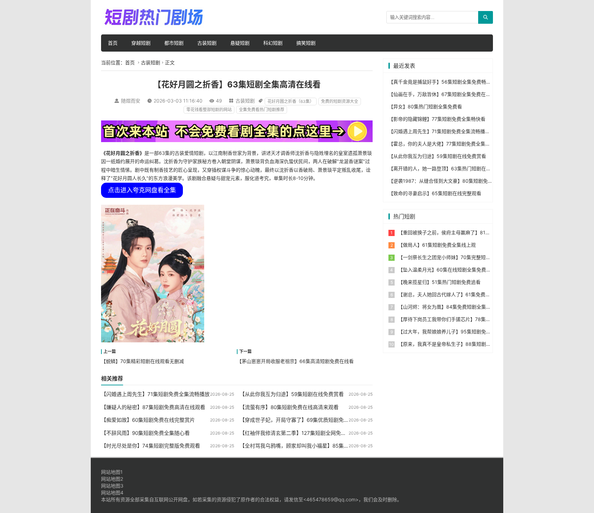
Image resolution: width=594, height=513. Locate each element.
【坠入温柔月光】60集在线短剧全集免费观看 (447, 269)
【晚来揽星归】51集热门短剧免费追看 (439, 282)
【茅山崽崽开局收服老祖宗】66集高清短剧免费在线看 (295, 361)
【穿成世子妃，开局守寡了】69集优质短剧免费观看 (299, 420)
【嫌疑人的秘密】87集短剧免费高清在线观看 (153, 407)
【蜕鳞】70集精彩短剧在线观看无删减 (142, 361)
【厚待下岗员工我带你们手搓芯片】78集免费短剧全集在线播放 (466, 319)
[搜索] (485, 17)
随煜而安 (130, 101)
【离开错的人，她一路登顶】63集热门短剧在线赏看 (444, 168)
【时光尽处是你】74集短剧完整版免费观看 (150, 445)
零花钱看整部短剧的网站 (209, 109)
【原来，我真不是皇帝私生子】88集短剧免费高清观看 (456, 344)
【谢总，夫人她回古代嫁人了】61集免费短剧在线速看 (456, 294)
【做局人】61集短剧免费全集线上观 (437, 245)
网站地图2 (112, 479)
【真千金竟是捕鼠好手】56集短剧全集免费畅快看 (442, 82)
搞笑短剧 (306, 43)
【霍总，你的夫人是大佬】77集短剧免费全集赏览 (441, 144)
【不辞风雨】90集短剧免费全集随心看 (145, 433)
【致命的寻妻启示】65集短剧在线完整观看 (434, 193)
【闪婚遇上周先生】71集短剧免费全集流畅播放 (155, 394)
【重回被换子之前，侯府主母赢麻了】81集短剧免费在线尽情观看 (468, 232)
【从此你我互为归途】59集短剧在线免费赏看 (292, 394)
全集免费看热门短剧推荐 (261, 109)
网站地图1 (112, 472)
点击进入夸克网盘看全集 (142, 190)
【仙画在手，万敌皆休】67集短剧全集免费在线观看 (444, 94)
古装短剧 (207, 43)
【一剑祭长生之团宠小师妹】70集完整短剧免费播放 (454, 257)
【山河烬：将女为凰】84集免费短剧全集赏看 (447, 307)
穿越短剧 (141, 43)
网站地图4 (112, 492)
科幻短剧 (273, 43)
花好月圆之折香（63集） (290, 101)
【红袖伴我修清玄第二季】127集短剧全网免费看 (295, 433)
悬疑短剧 (240, 43)
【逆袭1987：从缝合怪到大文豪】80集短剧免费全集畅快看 (452, 181)
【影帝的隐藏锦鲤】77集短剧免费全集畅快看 (436, 119)
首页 (113, 43)
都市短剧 (174, 43)
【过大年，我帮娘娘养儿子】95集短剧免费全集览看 (454, 331)
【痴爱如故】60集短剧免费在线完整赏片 (148, 420)
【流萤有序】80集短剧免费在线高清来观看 (289, 407)
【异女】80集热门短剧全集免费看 (425, 106)
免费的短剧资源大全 (339, 101)
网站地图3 (112, 486)
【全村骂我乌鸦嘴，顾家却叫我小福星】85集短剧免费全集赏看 (312, 445)
